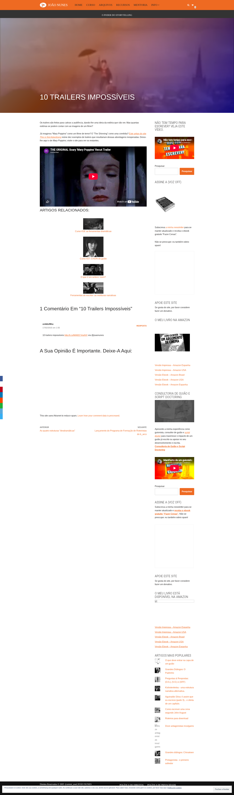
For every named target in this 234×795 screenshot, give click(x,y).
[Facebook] (1, 378)
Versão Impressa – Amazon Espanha (172, 365)
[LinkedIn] (1, 395)
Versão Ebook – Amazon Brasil (170, 375)
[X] (1, 384)
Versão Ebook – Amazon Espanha (171, 384)
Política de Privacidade (161, 785)
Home (78, 5)
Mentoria (140, 5)
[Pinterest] (1, 389)
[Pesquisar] (188, 5)
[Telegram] (1, 416)
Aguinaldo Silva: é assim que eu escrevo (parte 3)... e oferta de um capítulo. (179, 700)
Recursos (123, 5)
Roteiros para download (176, 718)
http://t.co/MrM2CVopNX (75, 335)
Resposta (141, 326)
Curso (90, 5)
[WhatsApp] (1, 405)
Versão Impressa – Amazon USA (170, 370)
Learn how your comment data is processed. (99, 415)
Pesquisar (160, 166)
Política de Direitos (132, 785)
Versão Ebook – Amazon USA (169, 380)
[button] (158, 5)
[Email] (1, 411)
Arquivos (105, 5)
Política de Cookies (174, 788)
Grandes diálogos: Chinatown (179, 752)
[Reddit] (1, 400)
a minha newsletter (174, 227)
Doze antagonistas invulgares (179, 726)
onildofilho (48, 324)
